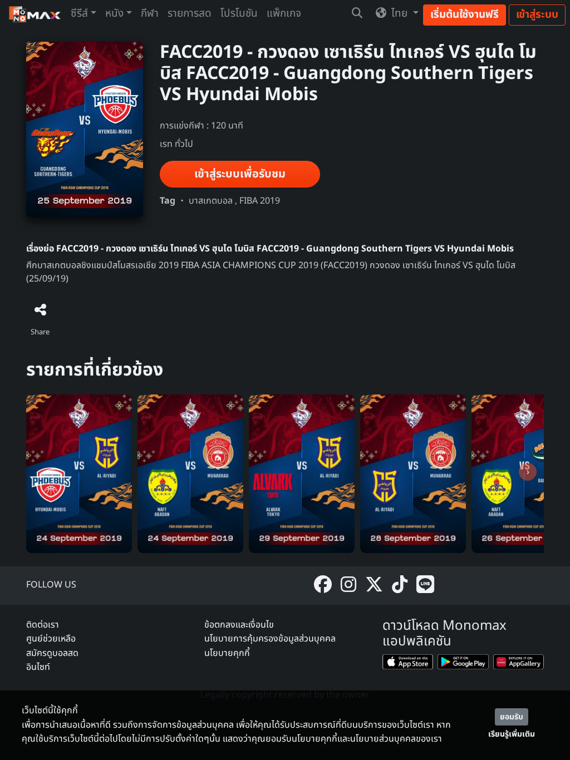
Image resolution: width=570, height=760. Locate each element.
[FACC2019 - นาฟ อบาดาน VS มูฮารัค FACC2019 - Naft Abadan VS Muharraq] (190, 473)
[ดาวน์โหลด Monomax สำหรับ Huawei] (518, 664)
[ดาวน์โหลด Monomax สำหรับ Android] (463, 664)
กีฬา (150, 14)
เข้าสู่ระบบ (537, 15)
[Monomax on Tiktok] (399, 585)
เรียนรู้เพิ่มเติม (511, 734)
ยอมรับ (511, 717)
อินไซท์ (38, 667)
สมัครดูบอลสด (52, 653)
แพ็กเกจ (284, 14)
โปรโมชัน (239, 14)
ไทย (399, 14)
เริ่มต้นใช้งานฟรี (464, 15)
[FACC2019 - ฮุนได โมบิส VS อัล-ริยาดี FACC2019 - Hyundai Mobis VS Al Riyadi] (79, 473)
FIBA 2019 (259, 201)
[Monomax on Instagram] (348, 585)
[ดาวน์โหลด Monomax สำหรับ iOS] (407, 664)
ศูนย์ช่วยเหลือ (51, 638)
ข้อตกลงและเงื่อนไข (239, 624)
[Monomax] (35, 14)
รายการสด (190, 14)
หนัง (114, 14)
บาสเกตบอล (211, 201)
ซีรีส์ (79, 14)
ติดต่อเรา (42, 624)
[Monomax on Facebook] (323, 585)
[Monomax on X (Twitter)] (374, 585)
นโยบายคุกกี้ (227, 653)
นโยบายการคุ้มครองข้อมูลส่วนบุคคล (270, 638)
